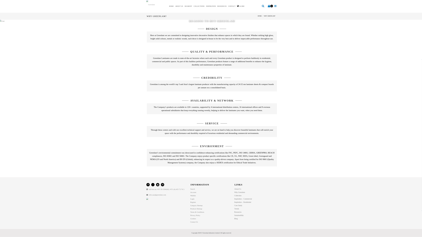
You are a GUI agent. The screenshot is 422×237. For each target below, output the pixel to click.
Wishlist (193, 196)
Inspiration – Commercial (243, 199)
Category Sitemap (196, 205)
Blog (236, 219)
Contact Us (194, 222)
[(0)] (269, 6)
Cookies (193, 219)
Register (193, 202)
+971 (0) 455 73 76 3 (177, 189)
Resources (237, 212)
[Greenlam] (156, 4)
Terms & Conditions (197, 212)
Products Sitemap (196, 209)
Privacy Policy (195, 215)
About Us (237, 189)
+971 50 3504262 (163, 189)
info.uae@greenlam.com (157, 195)
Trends (236, 209)
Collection (237, 196)
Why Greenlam (239, 192)
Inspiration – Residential (242, 202)
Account (193, 192)
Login (192, 199)
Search (192, 189)
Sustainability (239, 215)
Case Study (238, 205)
